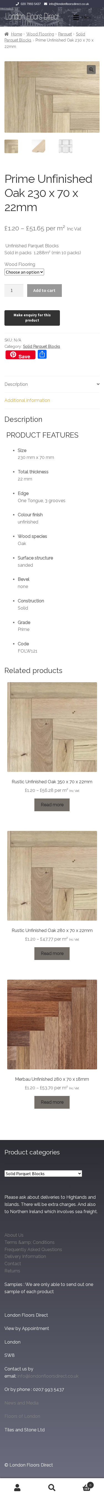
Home (16, 34)
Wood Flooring (40, 34)
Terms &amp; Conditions (29, 1242)
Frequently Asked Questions (33, 1249)
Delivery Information (25, 1256)
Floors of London (22, 1416)
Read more (52, 804)
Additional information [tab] (27, 400)
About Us (14, 1235)
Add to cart (44, 290)
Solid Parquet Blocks (41, 346)
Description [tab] (16, 384)
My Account (17, 1487)
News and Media (21, 1403)
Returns (12, 1270)
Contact (12, 1263)
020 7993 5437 (31, 4)
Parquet (65, 34)
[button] (91, 69)
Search (52, 1487)
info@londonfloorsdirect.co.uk (69, 4)
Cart (80, 1483)
